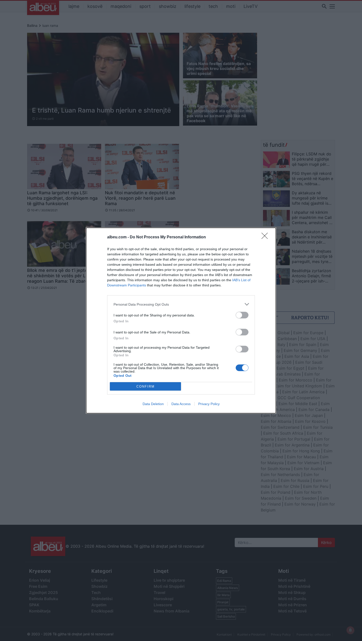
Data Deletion (153, 404)
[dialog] (181, 320)
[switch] (242, 315)
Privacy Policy (209, 404)
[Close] (266, 237)
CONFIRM (145, 386)
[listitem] (181, 304)
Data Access (181, 404)
